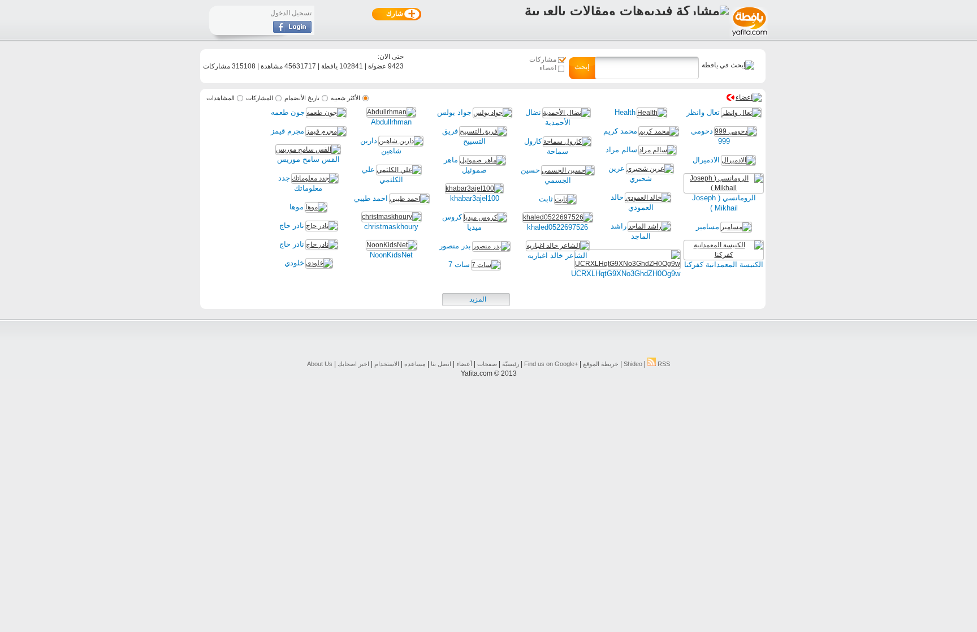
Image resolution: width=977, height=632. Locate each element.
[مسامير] (736, 227)
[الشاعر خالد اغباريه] (557, 246)
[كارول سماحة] (567, 141)
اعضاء (547, 68)
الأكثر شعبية (345, 97)
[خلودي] (319, 263)
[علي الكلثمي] (399, 170)
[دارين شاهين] (401, 141)
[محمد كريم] (658, 131)
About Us (319, 363)
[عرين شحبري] (649, 169)
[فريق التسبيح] (483, 131)
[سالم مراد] (657, 150)
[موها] (316, 207)
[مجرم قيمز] (326, 131)
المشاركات (259, 97)
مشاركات (542, 59)
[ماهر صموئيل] (482, 160)
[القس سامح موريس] (308, 149)
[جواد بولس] (492, 113)
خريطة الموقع (601, 363)
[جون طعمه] (326, 113)
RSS (663, 363)
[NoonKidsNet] (391, 245)
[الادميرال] (738, 160)
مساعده (415, 363)
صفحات (487, 363)
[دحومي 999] (735, 131)
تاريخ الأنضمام (301, 97)
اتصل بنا (441, 363)
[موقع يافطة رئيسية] (748, 37)
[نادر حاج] (322, 226)
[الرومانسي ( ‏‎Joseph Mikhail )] (723, 188)
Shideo (633, 363)
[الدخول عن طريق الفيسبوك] (292, 31)
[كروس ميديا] (485, 217)
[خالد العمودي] (648, 197)
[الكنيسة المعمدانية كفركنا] (723, 255)
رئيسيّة (510, 363)
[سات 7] (486, 265)
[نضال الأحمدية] (566, 113)
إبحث (581, 67)
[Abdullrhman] (391, 112)
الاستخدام (386, 363)
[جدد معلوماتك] (315, 178)
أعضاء (464, 363)
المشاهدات (220, 97)
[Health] (652, 113)
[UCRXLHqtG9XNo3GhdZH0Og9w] (627, 264)
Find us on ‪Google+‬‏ (551, 363)
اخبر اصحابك (353, 363)
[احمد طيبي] (409, 199)
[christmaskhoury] (391, 217)
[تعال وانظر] (741, 113)
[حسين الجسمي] (568, 170)
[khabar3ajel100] (474, 188)
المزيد (477, 299)
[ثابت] (565, 199)
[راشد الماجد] (649, 226)
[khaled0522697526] (558, 217)
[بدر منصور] (491, 246)
